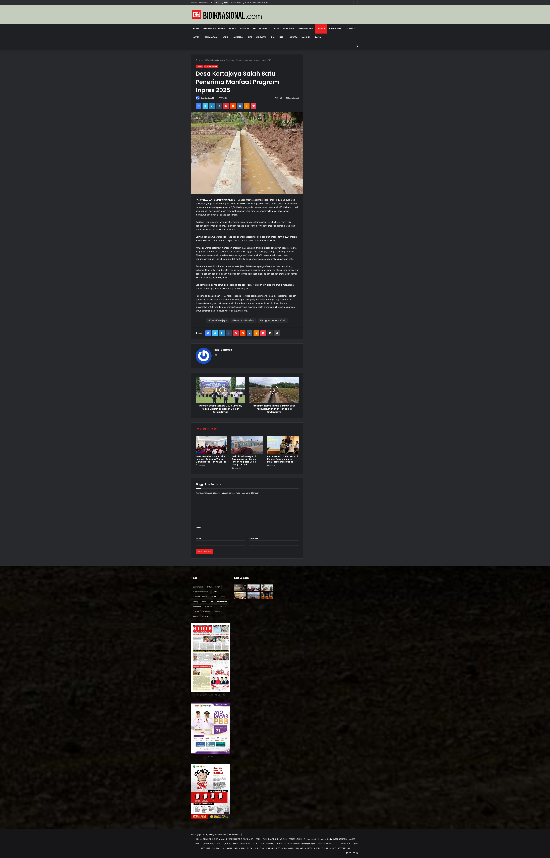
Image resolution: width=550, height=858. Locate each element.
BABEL (259, 839)
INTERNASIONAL (305, 28)
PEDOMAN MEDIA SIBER (214, 28)
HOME (215, 839)
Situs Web (253, 538)
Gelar (215, 592)
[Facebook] (198, 106)
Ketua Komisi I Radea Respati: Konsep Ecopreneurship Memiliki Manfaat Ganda (282, 459)
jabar (223, 596)
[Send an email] (213, 98)
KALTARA (260, 844)
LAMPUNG (295, 844)
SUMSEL (308, 848)
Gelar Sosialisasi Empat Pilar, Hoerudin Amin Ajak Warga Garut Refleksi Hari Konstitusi (269, 2)
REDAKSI (232, 28)
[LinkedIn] (212, 106)
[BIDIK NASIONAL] (227, 14)
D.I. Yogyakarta (310, 839)
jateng (195, 601)
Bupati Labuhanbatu (201, 592)
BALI (273, 37)
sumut (195, 616)
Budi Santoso (206, 98)
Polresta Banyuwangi (201, 611)
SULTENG (278, 848)
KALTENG (270, 844)
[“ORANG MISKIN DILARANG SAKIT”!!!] (240, 603)
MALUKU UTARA (343, 844)
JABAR (320, 28)
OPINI (229, 848)
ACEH (225, 37)
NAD (224, 848)
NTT (250, 37)
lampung (208, 606)
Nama (199, 527)
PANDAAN (244, 28)
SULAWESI (261, 37)
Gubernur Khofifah (200, 596)
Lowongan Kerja (308, 844)
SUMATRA (238, 37)
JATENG (349, 28)
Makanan (321, 844)
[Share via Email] (270, 333)
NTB (281, 37)
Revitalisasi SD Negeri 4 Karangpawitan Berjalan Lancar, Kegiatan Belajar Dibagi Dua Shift (244, 460)
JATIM (196, 37)
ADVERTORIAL (344, 848)
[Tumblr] (219, 106)
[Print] (277, 333)
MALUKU (305, 37)
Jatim (204, 601)
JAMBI (206, 844)
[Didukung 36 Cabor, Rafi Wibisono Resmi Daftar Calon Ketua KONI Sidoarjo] (267, 587)
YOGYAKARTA (216, 844)
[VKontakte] (240, 106)
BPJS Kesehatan (213, 587)
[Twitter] (205, 106)
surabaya (205, 616)
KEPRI (286, 844)
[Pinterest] (226, 106)
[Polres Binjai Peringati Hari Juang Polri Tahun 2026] (253, 603)
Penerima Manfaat (244, 320)
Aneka (222, 839)
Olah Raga (288, 28)
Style (262, 848)
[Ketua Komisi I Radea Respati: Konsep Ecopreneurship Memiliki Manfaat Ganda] (283, 445)
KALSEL (251, 844)
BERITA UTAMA (295, 839)
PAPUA (318, 37)
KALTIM (279, 844)
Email (199, 538)
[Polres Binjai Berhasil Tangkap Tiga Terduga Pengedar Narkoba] (267, 595)
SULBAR (269, 848)
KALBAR (243, 844)
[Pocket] (253, 106)
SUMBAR (299, 848)
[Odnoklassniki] (247, 106)
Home (196, 28)
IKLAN (276, 28)
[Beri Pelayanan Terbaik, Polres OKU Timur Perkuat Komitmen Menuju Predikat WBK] (240, 595)
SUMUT (332, 848)
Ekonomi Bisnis (325, 839)
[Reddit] (233, 106)
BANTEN (272, 839)
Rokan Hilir (289, 848)
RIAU (243, 848)
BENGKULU (282, 839)
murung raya (221, 606)
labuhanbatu (222, 601)
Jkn (211, 601)
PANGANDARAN (211, 66)
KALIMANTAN (211, 37)
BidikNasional (234, 834)
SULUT (325, 848)
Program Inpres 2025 (273, 320)
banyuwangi (198, 587)
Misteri (355, 844)
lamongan (197, 606)
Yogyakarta (335, 28)
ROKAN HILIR (252, 848)
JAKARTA (293, 37)
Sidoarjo (217, 611)
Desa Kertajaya (218, 320)
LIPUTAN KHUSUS (261, 28)
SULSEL (317, 848)
